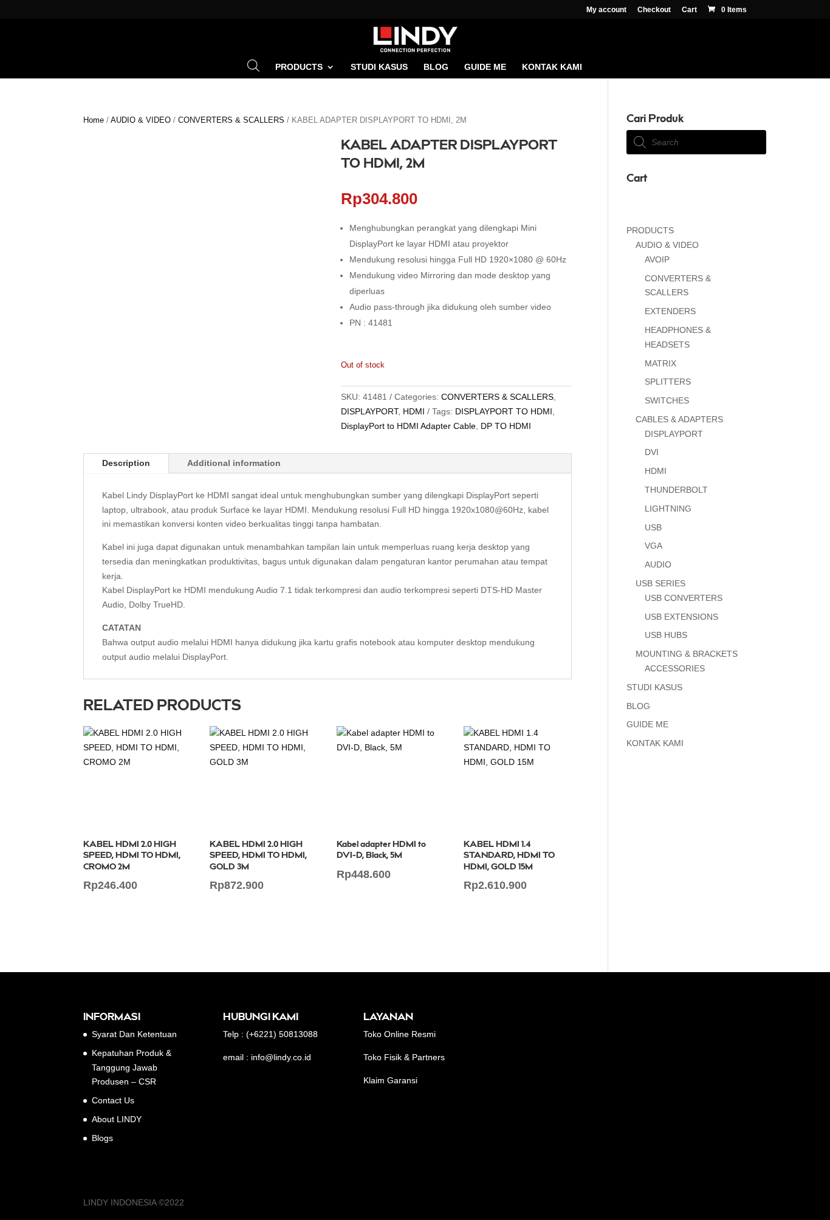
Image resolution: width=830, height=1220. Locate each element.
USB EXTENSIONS (681, 617)
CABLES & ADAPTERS (679, 419)
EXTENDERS (670, 311)
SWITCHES (667, 400)
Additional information (234, 463)
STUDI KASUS (379, 67)
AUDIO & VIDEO (141, 120)
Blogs (102, 1138)
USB (653, 527)
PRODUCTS (299, 67)
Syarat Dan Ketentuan (134, 1034)
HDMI (414, 411)
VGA (653, 545)
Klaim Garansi (390, 1080)
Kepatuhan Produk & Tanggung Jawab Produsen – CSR (131, 1067)
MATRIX (660, 363)
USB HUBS (666, 635)
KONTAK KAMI (552, 67)
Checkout (654, 10)
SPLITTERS (668, 381)
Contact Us (113, 1100)
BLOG (436, 67)
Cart (689, 10)
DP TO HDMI (506, 426)
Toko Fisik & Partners (404, 1057)
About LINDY (117, 1119)
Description (126, 463)
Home (93, 120)
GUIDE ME (485, 67)
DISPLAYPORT (369, 411)
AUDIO (658, 564)
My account (606, 10)
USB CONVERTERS (683, 598)
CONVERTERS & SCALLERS (231, 120)
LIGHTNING (668, 508)
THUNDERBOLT (676, 490)
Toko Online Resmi (399, 1034)
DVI (652, 452)
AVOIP (657, 259)
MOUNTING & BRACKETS (687, 654)
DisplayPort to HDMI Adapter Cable (408, 426)
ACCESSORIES (675, 668)
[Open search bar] (253, 65)
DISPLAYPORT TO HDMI (503, 411)
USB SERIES (660, 583)
